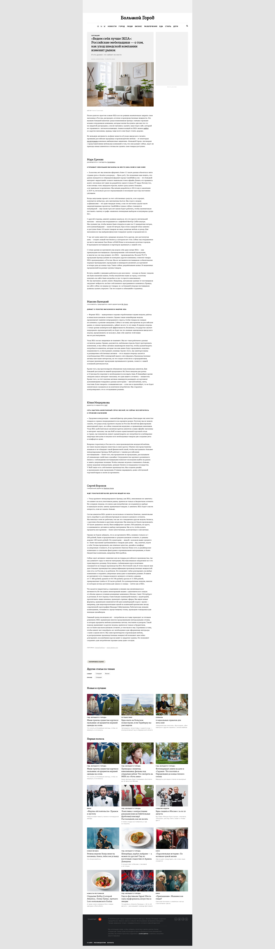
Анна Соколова (97, 59)
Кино (89, 808)
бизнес (107, 674)
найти (146, 128)
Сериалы (159, 717)
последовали (92, 141)
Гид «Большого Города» (97, 717)
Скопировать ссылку (96, 662)
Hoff (106, 405)
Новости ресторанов (95, 893)
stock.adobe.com (112, 648)
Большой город (92, 919)
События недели (162, 808)
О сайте (89, 943)
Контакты (110, 943)
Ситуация (99, 674)
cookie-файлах (143, 934)
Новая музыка (93, 851)
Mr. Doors (124, 304)
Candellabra (111, 162)
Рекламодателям (100, 943)
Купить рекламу (172, 87)
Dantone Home (109, 488)
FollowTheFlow (100, 648)
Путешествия (126, 717)
